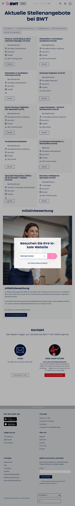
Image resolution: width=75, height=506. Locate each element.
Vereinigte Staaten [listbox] (27, 256)
